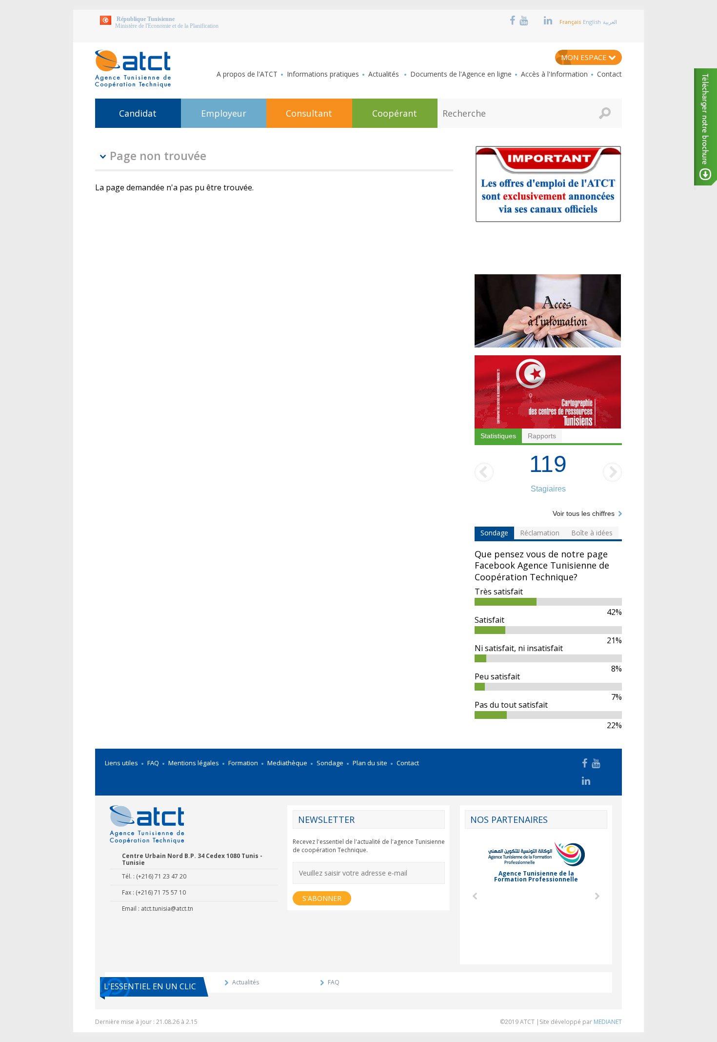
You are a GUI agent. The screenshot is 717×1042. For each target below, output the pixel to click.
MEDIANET (608, 1022)
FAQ (153, 762)
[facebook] (514, 20)
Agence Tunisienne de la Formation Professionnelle (536, 876)
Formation (243, 762)
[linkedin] (549, 20)
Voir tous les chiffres (584, 513)
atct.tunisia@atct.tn (167, 908)
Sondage (494, 532)
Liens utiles (121, 762)
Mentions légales (193, 762)
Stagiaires (548, 489)
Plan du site (370, 762)
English (592, 21)
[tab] (498, 436)
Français (570, 21)
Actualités (384, 74)
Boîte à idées (592, 532)
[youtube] (524, 20)
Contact (609, 74)
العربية (610, 21)
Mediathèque (287, 762)
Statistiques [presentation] (498, 436)
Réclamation (539, 532)
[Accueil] (133, 69)
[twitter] (536, 20)
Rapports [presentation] (542, 436)
